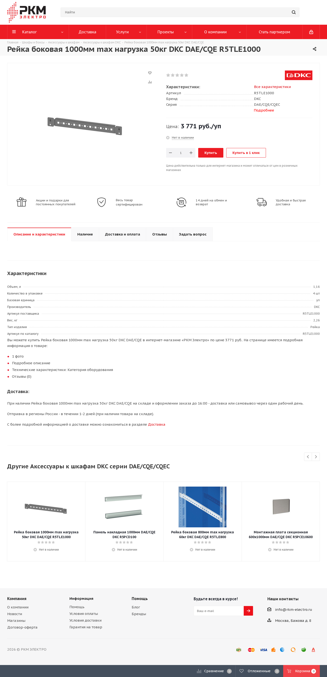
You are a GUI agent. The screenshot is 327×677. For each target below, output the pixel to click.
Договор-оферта (22, 627)
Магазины (16, 620)
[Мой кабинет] (311, 32)
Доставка (156, 424)
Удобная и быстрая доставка (291, 202)
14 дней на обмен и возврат (211, 202)
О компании (17, 607)
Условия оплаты (83, 613)
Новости (14, 614)
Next (316, 457)
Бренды (139, 614)
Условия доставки (85, 620)
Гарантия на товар (85, 627)
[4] (182, 75)
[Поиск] (293, 12)
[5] (186, 75)
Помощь (77, 607)
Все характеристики (272, 86)
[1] (168, 75)
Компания (16, 598)
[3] (177, 75)
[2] (173, 75)
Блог (136, 607)
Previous (308, 457)
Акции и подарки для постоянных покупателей (55, 202)
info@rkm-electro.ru (293, 609)
